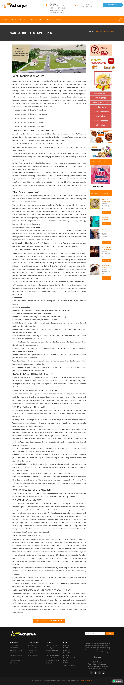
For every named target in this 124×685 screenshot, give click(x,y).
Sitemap (65, 662)
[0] (120, 19)
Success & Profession (52, 660)
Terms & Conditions (69, 665)
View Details (106, 212)
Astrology (23, 19)
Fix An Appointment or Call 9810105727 (49, 621)
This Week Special (97, 186)
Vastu (33, 19)
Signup (59, 19)
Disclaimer (66, 655)
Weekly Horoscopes (16, 650)
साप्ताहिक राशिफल (14, 653)
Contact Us (112, 5)
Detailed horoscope (51, 645)
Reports (13, 19)
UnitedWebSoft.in (86, 680)
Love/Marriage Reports (52, 650)
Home (5, 19)
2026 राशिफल (13, 663)
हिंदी (94, 67)
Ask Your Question (51, 658)
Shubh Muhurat (67, 648)
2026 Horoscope (15, 660)
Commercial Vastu (33, 648)
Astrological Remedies (52, 655)
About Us (66, 645)
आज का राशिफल (14, 648)
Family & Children (50, 653)
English (109, 67)
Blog (40, 19)
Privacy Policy (67, 653)
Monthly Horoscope (16, 655)
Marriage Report (50, 663)
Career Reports (50, 648)
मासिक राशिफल (13, 658)
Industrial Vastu (32, 650)
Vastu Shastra (32, 653)
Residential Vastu (33, 645)
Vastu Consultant (33, 655)
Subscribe (110, 633)
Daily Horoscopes (15, 645)
